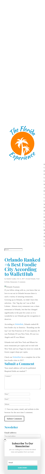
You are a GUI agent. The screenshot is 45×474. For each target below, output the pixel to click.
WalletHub (19, 324)
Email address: (10, 433)
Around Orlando (30, 279)
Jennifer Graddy (11, 279)
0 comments (21, 282)
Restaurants (13, 282)
